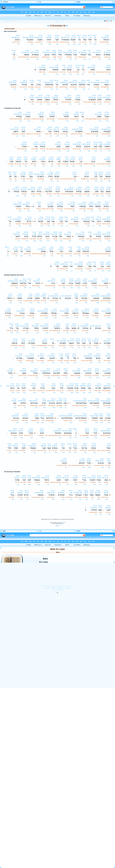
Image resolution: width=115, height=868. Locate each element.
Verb (108, 44)
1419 (35, 369)
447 (54, 309)
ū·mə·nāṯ (106, 114)
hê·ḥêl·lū (90, 204)
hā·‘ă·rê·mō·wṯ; (85, 219)
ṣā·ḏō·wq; (25, 234)
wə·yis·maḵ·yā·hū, (42, 311)
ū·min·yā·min (51, 356)
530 (97, 294)
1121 (77, 65)
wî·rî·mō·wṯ (75, 311)
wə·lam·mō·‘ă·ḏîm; (77, 129)
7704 (11, 157)
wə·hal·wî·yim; (77, 144)
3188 (59, 399)
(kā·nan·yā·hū (54, 296)
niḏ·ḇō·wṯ (44, 341)
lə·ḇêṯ (34, 234)
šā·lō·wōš (82, 385)
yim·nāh (83, 341)
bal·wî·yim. (64, 460)
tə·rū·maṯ (14, 341)
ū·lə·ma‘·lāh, (70, 385)
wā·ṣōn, (96, 189)
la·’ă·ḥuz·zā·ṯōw (54, 67)
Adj (67, 89)
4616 (67, 142)
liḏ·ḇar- (24, 385)
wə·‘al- (74, 356)
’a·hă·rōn (20, 430)
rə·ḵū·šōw (76, 114)
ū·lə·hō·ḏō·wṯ (67, 97)
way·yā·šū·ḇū (91, 67)
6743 (94, 505)
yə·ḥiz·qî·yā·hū (95, 82)
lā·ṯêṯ (101, 144)
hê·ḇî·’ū (39, 189)
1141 (22, 309)
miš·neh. (19, 296)
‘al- (57, 82)
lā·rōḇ (95, 174)
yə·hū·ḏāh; (75, 477)
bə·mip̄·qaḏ (57, 326)
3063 (48, 35)
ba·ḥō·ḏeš (106, 204)
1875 (29, 217)
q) (48, 296)
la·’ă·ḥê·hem (56, 371)
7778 (71, 339)
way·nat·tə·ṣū (97, 52)
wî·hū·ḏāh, (50, 174)
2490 (90, 202)
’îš (64, 67)
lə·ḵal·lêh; (107, 67)
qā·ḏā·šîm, (79, 189)
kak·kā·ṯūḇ (65, 129)
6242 (108, 414)
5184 (96, 309)
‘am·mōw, (88, 264)
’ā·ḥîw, (67, 326)
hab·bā (53, 385)
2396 (97, 80)
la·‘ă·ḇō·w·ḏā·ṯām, (105, 400)
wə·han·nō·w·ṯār (78, 264)
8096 (37, 294)
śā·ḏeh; (11, 159)
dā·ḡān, (58, 159)
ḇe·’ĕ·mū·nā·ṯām (67, 430)
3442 (41, 354)
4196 (69, 50)
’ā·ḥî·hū (30, 296)
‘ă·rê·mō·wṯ (23, 189)
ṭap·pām (36, 415)
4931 (96, 399)
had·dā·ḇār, (107, 159)
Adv (16, 180)
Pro (90, 44)
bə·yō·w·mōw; (10, 385)
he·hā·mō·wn (64, 264)
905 (10, 369)
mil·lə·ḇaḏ (10, 371)
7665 (40, 35)
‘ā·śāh (100, 507)
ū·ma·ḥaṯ (31, 311)
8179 (47, 95)
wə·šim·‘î (37, 296)
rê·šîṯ (67, 159)
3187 (108, 384)
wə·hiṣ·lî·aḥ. (93, 507)
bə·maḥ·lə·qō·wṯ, (45, 371)
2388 (58, 142)
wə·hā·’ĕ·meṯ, (36, 477)
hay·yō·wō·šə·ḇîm (39, 174)
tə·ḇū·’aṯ (19, 159)
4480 (81, 112)
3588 (6, 247)
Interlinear (8, 21)
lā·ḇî (79, 249)
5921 (55, 80)
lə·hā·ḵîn (84, 281)
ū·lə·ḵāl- (88, 460)
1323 (108, 429)
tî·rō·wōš (50, 159)
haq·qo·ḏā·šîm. (88, 356)
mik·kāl (60, 52)
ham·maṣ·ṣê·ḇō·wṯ (28, 37)
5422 (98, 50)
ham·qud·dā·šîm (68, 189)
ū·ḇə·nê (74, 174)
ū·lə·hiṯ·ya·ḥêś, (49, 415)
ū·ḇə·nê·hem (15, 415)
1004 (33, 232)
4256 (83, 80)
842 (108, 50)
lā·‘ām (23, 129)
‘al (53, 341)
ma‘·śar (108, 189)
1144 (47, 50)
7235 (93, 157)
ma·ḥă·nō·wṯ (38, 97)
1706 (33, 157)
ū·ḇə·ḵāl (106, 492)
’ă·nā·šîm (54, 445)
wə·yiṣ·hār (42, 159)
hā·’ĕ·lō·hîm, (61, 492)
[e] (108, 35)
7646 (43, 247)
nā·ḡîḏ (76, 296)
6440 (28, 475)
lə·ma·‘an (67, 144)
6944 (79, 187)
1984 (55, 95)
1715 (58, 157)
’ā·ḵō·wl (51, 249)
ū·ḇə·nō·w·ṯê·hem (105, 430)
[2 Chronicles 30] (2, 390)
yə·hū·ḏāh (48, 37)
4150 (80, 127)
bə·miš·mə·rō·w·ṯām (93, 400)
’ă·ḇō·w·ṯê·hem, (33, 400)
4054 (93, 444)
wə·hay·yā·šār (45, 477)
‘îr (70, 445)
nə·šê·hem (25, 415)
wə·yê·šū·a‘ (41, 356)
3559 (84, 279)
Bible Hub (57, 525)
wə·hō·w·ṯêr (27, 249)
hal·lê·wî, (43, 296)
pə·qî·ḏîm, (8, 311)
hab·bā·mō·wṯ (82, 52)
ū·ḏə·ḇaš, (33, 159)
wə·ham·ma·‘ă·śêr (13, 281)
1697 (108, 157)
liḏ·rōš (26, 492)
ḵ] (60, 296)
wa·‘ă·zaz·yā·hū (106, 311)
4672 (67, 35)
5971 (22, 127)
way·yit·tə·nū (31, 189)
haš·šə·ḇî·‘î (50, 204)
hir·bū (93, 159)
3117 (17, 384)
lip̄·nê (29, 477)
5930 (99, 95)
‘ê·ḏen (61, 356)
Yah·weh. (31, 97)
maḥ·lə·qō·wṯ (81, 82)
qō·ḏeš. (42, 430)
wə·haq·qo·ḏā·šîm (105, 296)
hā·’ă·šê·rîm (107, 52)
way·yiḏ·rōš (28, 219)
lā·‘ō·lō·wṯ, (66, 114)
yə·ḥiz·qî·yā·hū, (16, 219)
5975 (106, 80)
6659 (25, 232)
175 (20, 429)
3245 (72, 202)
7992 (98, 202)
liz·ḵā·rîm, (98, 385)
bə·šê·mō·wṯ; (32, 445)
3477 (46, 475)
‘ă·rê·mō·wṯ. (15, 189)
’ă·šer (49, 445)
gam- (15, 174)
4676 (31, 35)
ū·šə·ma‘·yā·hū (29, 356)
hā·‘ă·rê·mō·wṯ (82, 204)
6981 (96, 339)
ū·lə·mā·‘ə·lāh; (94, 415)
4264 (39, 95)
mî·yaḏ (108, 326)
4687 (41, 490)
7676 (108, 127)
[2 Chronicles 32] (113, 390)
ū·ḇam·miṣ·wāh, (39, 492)
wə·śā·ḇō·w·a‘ (42, 249)
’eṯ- (90, 52)
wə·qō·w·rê (95, 341)
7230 (95, 172)
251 (30, 294)
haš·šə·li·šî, (97, 204)
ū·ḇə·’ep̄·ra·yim (34, 52)
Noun (95, 44)
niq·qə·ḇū (43, 445)
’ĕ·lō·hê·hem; (48, 189)
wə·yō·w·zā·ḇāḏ (64, 311)
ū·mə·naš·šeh (25, 52)
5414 (99, 142)
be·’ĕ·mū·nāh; (95, 296)
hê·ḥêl (86, 492)
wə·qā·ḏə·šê (96, 356)
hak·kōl (101, 174)
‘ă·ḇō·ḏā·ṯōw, (23, 82)
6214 (86, 309)
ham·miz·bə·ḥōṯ (67, 52)
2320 (95, 127)
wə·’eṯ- (75, 52)
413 (60, 232)
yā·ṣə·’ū (84, 37)
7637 (51, 202)
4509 (52, 354)
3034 (68, 95)
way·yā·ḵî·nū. (51, 281)
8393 (18, 157)
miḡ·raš (94, 445)
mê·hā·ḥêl (107, 249)
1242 (41, 112)
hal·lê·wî (77, 341)
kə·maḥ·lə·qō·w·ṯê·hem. (80, 400)
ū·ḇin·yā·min (46, 52)
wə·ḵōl (25, 159)
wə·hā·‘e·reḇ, (26, 114)
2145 (98, 384)
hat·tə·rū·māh (85, 249)
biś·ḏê (108, 445)
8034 (33, 444)
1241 (101, 187)
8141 (76, 384)
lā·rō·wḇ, (15, 249)
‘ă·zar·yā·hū (54, 234)
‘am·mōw (47, 219)
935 (87, 172)
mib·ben (89, 385)
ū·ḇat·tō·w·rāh (50, 492)
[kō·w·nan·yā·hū (66, 296)
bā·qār (102, 189)
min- (82, 114)
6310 (31, 80)
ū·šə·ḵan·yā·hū (106, 371)
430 (49, 187)
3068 (49, 127)
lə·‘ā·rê (57, 37)
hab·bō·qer (41, 114)
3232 (83, 339)
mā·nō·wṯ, (15, 445)
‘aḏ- (14, 52)
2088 (56, 262)
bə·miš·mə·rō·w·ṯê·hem (80, 415)
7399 (76, 112)
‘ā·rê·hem (84, 445)
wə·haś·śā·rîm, (106, 219)
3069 (31, 95)
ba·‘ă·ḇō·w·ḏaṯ (78, 492)
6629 (96, 187)
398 (51, 247)
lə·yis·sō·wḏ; (71, 204)
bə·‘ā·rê (31, 174)
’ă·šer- (91, 492)
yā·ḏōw (67, 356)
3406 (75, 309)
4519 (26, 50)
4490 (15, 444)
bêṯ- (12, 326)
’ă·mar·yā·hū (18, 356)
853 (88, 50)
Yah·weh (57, 189)
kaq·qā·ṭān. (23, 371)
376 (63, 65)
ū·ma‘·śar (107, 174)
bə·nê (77, 67)
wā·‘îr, (63, 445)
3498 (28, 247)
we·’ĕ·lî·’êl (54, 311)
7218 (39, 232)
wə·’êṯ (52, 219)
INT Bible (63, 522)
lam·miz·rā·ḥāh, (61, 341)
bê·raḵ (102, 264)
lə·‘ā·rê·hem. (42, 67)
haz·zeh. (56, 264)
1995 (65, 262)
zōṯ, (90, 37)
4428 (99, 112)
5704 (12, 50)
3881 (65, 80)
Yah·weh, (60, 219)
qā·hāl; (87, 430)
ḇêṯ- (71, 249)
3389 (108, 142)
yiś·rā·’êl (73, 37)
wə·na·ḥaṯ (95, 311)
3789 (65, 127)
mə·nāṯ (95, 144)
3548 (74, 80)
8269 (108, 217)
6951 (86, 429)
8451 (56, 127)
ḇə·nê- (80, 159)
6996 (23, 369)
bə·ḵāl (42, 415)
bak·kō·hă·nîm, (99, 460)
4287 (31, 309)
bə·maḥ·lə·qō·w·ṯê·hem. (65, 415)
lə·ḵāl (61, 385)
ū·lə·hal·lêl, (55, 97)
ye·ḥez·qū (58, 144)
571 (37, 475)
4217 (63, 339)
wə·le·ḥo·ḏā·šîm (93, 129)
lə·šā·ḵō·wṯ (77, 281)
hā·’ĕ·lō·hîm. (107, 341)
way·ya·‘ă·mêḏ (105, 82)
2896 (58, 475)
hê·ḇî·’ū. (87, 174)
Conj (7, 255)
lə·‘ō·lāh (99, 97)
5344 (43, 444)
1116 (84, 50)
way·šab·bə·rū (39, 37)
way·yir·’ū (98, 219)
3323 (42, 157)
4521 (106, 112)
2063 (89, 35)
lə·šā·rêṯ (78, 97)
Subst (68, 151)
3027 (108, 324)
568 (20, 354)
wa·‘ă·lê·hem (83, 296)
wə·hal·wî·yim (64, 82)
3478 (73, 35)
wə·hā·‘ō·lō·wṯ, (18, 114)
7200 (98, 217)
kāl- (95, 37)
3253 (45, 309)
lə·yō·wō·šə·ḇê (14, 129)
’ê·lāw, (60, 234)
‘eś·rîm (108, 415)
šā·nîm (77, 385)
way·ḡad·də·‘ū (16, 37)
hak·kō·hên (46, 234)
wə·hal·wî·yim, (22, 400)
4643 (108, 172)
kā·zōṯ (99, 477)
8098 (31, 354)
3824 (108, 505)
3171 (9, 294)
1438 (17, 35)
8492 (51, 157)
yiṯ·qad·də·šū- (57, 430)
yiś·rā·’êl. (40, 219)
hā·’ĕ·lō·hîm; (31, 341)
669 (36, 50)
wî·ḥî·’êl (10, 296)
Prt (50, 452)
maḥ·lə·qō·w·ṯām (48, 82)
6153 (28, 112)
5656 (24, 80)
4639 (97, 490)
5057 (75, 294)
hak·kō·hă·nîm (73, 82)
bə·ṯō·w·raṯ (56, 129)
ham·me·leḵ (98, 114)
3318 (84, 35)
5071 (44, 339)
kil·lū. (39, 204)
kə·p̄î (32, 82)
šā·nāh (101, 415)
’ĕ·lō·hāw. (16, 477)
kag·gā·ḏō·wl (34, 371)
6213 (105, 475)
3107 (66, 309)
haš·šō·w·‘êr (70, 341)
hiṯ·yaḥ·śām (107, 385)
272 (56, 65)
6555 (24, 142)
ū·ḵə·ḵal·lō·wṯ (105, 37)
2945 (36, 414)
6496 (8, 309)
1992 (9, 172)
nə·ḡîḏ (17, 326)
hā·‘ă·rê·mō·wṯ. (80, 234)
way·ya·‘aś (105, 477)
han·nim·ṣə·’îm (65, 37)
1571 (14, 172)
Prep (14, 59)
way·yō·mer (37, 129)
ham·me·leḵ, (35, 326)
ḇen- (90, 341)
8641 (86, 247)
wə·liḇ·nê (30, 430)
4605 (71, 384)
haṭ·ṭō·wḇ (58, 477)
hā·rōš (40, 234)
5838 (55, 232)
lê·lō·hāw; (20, 492)
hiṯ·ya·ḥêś (59, 400)
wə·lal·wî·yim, (106, 97)
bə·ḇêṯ (71, 281)
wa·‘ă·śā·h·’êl (85, 311)
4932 (19, 294)
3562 (55, 294)
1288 (75, 217)
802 (26, 414)
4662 (57, 324)
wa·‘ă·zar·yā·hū (24, 326)
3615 (106, 35)
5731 (60, 354)
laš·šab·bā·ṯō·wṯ (106, 129)
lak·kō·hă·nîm (12, 82)
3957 (78, 279)
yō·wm (18, 385)
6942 (71, 187)
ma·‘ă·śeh (97, 492)
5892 (56, 35)
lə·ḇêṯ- (43, 385)
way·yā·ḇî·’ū (36, 281)
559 (38, 127)
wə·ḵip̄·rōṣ (24, 144)
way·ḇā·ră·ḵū (74, 219)
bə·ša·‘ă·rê (47, 97)
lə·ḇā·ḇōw (107, 507)
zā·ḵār (108, 460)
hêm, (10, 174)
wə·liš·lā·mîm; (92, 97)
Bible (4, 21)
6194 (24, 187)
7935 (108, 369)
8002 (93, 95)
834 (48, 444)
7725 (92, 65)
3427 (16, 127)
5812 (108, 309)
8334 (77, 95)
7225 (66, 157)
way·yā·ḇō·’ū (26, 204)
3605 (94, 35)
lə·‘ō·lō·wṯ (52, 114)
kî (8, 249)
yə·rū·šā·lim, (106, 144)
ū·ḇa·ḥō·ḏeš (59, 204)
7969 (83, 384)
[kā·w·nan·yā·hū (96, 326)
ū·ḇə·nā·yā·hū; (21, 311)
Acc (90, 59)
